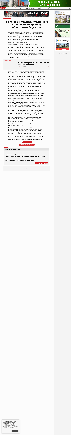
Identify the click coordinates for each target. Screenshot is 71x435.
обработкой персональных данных (9, 427)
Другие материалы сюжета (42, 163)
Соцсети (33, 8)
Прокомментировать (26, 141)
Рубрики (22, 8)
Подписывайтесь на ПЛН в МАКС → (27, 144)
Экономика (7, 18)
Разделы (27, 8)
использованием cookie (7, 425)
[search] (67, 8)
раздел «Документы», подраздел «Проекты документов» (27, 98)
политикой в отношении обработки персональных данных (10, 426)
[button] (69, 8)
